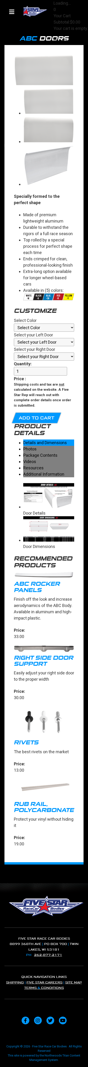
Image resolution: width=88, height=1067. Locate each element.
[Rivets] (44, 722)
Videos (29, 461)
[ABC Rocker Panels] (44, 576)
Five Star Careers (44, 982)
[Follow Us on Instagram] (38, 1020)
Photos (30, 448)
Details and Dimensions (45, 442)
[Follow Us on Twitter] (50, 1020)
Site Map (73, 982)
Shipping (15, 982)
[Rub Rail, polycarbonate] (44, 789)
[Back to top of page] (78, 1056)
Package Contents (40, 455)
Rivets (26, 742)
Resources (33, 467)
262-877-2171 (48, 955)
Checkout (63, 40)
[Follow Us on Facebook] (25, 1020)
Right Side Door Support (43, 661)
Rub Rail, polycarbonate (44, 807)
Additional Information (43, 474)
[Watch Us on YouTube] (63, 1020)
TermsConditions (44, 988)
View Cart (62, 34)
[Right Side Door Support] (44, 649)
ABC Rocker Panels (37, 587)
